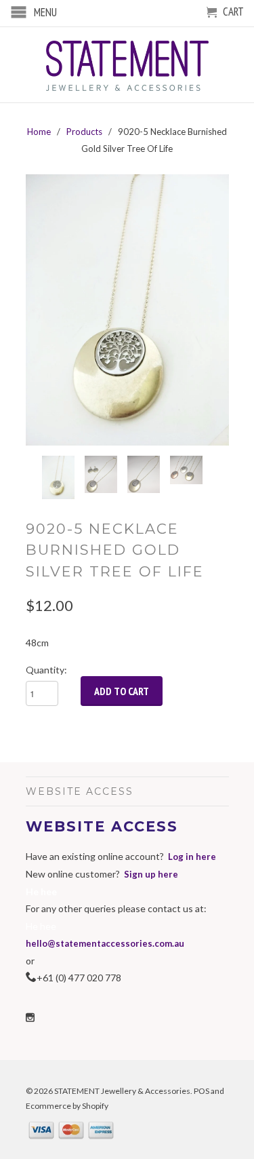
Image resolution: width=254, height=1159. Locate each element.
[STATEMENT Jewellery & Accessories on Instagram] (30, 1017)
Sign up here (151, 874)
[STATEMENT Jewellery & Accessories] (127, 64)
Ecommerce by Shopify (67, 1106)
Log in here (192, 856)
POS (201, 1091)
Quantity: (46, 669)
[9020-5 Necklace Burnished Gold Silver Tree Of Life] (127, 310)
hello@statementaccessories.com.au (105, 943)
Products (84, 131)
